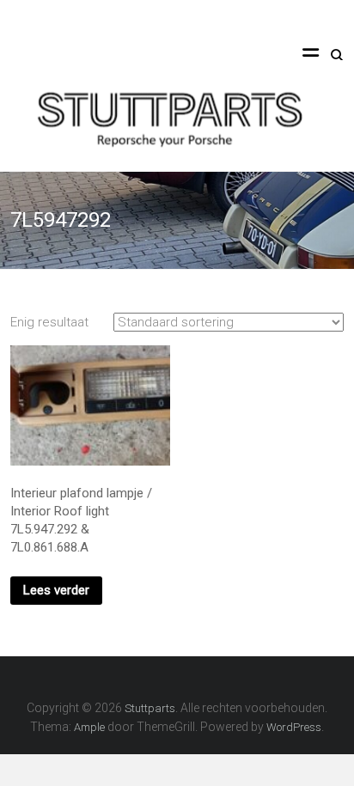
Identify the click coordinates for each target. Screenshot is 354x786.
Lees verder (56, 590)
